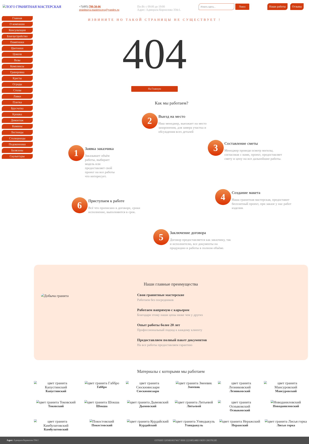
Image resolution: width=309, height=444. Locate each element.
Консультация (17, 30)
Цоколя (17, 54)
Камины (17, 126)
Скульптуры (17, 156)
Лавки (17, 96)
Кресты (17, 78)
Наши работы (277, 6)
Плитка (17, 102)
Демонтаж (17, 120)
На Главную (154, 88)
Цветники (17, 48)
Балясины (17, 150)
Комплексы (17, 66)
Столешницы (17, 138)
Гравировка (17, 72)
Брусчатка (17, 108)
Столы (17, 90)
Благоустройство (17, 36)
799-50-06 (95, 6)
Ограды (17, 84)
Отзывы (297, 6)
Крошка (17, 114)
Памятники (17, 42)
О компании (17, 24)
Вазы (17, 60)
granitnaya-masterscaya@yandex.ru (99, 9)
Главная (17, 18)
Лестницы (17, 132)
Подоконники (17, 144)
